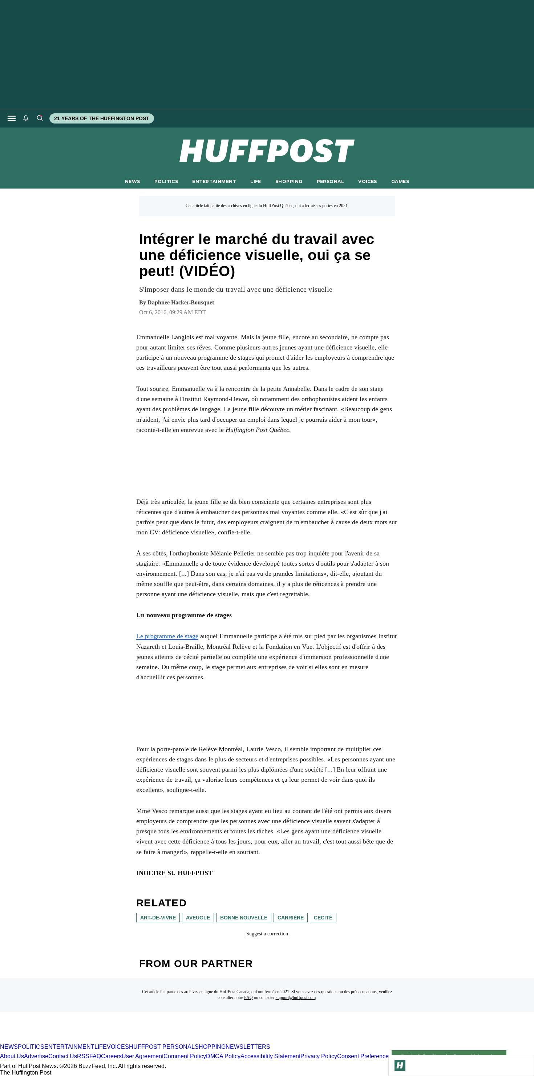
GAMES (400, 181)
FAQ (248, 997)
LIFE (255, 181)
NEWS (132, 181)
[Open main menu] (11, 118)
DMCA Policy (223, 1056)
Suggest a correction (267, 934)
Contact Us (62, 1056)
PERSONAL (330, 181)
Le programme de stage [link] (167, 636)
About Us (12, 1056)
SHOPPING (288, 181)
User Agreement (142, 1056)
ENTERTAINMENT (214, 181)
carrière (291, 918)
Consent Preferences (364, 1056)
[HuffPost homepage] (93, 1040)
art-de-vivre (158, 918)
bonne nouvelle (243, 918)
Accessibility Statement (270, 1056)
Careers (111, 1056)
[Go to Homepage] (400, 1065)
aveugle (198, 918)
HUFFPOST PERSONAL (162, 1047)
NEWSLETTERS (248, 1047)
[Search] (40, 118)
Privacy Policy (318, 1056)
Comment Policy (184, 1056)
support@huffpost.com (296, 997)
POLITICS (166, 181)
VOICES (367, 181)
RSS (83, 1056)
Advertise (36, 1056)
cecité (323, 918)
